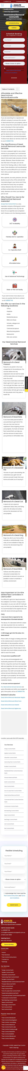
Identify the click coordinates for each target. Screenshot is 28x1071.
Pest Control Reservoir (8, 1024)
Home (4, 952)
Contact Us (5, 959)
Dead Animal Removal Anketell (10, 705)
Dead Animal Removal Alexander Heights (13, 697)
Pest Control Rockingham (9, 1020)
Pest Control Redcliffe (8, 1031)
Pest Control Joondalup (9, 1022)
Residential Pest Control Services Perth (13, 981)
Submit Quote (14, 905)
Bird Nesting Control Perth (11, 810)
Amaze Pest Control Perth (8, 204)
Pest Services (6, 955)
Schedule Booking (21, 1)
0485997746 (7, 1)
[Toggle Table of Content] (16, 89)
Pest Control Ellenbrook (9, 1036)
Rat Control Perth (9, 828)
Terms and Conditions (10, 73)
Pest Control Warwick (8, 1038)
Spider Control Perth (10, 753)
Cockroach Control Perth (11, 806)
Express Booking (8, 944)
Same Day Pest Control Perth (12, 762)
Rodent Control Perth (10, 766)
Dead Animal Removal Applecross (11, 708)
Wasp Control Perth (9, 749)
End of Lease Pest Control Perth (13, 791)
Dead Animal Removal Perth (12, 795)
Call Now (14, 28)
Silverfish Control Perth (10, 757)
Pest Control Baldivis (8, 1034)
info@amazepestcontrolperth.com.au (13, 932)
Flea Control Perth (9, 786)
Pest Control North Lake (9, 1027)
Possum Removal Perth (10, 777)
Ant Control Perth (9, 824)
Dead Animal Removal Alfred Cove (11, 701)
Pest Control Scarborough (9, 1029)
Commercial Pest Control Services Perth (13, 995)
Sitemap (4, 962)
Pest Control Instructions (14, 70)
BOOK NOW (14, 78)
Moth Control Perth (9, 782)
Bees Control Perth (9, 815)
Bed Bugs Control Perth (10, 819)
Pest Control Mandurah (9, 1018)
